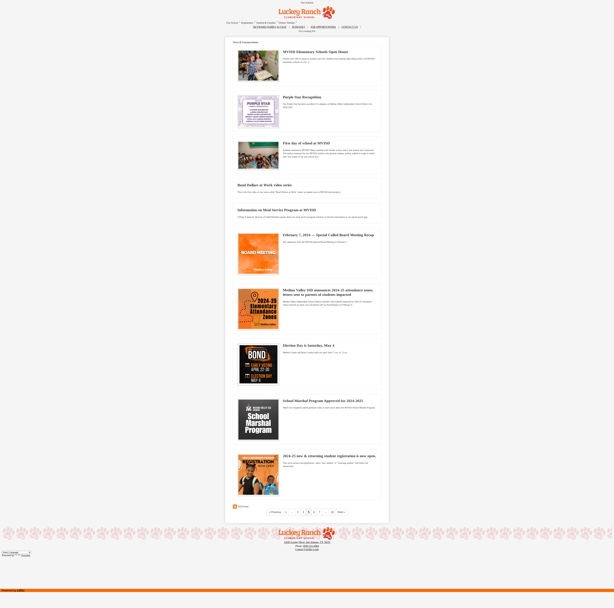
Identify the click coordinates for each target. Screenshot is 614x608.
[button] (232, 23)
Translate (25, 555)
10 (332, 512)
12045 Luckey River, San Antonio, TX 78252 (307, 542)
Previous (276, 512)
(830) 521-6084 (311, 546)
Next (340, 512)
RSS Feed (243, 506)
